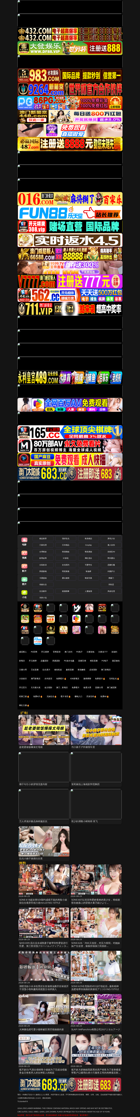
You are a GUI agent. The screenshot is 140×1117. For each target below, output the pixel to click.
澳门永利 (68, 651)
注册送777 (102, 651)
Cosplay (88, 545)
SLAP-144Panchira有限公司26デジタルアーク (95, 1029)
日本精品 (65, 545)
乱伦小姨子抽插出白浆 (31, 858)
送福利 (114, 651)
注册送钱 (90, 651)
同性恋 (111, 584)
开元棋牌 (45, 651)
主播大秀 (23, 669)
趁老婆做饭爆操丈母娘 (31, 747)
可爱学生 (88, 565)
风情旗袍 (43, 571)
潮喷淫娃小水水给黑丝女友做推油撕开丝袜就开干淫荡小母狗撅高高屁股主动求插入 (44, 988)
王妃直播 (35, 669)
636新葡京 (74, 678)
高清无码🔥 (91, 696)
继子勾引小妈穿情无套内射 (33, 784)
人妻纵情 (88, 591)
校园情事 (65, 591)
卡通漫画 (43, 578)
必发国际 (93, 669)
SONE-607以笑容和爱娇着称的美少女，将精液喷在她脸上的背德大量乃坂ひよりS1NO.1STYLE (95, 902)
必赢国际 (44, 660)
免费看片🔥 (61, 678)
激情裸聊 (87, 678)
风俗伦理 (111, 591)
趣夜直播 (70, 669)
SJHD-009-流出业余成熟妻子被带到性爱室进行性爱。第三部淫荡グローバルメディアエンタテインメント (44, 946)
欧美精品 (88, 538)
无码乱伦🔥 (114, 678)
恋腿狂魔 (111, 565)
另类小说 (43, 597)
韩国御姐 (65, 551)
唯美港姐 (88, 551)
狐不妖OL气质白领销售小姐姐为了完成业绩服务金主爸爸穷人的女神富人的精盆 (43, 1071)
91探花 (65, 558)
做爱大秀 (87, 687)
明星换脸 (65, 571)
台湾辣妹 (43, 551)
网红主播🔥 (24, 705)
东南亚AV (111, 551)
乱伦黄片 (46, 669)
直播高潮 (82, 660)
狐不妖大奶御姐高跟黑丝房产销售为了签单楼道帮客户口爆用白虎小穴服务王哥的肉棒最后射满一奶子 (96, 1072)
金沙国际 (48, 687)
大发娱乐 (23, 678)
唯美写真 (88, 578)
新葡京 (22, 660)
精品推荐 (43, 538)
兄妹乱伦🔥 (52, 696)
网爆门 (111, 578)
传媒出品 (43, 584)
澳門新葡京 (36, 678)
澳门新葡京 (106, 669)
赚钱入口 (78, 696)
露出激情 (65, 578)
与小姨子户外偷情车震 (83, 747)
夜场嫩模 (81, 669)
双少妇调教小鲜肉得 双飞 (84, 821)
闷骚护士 (111, 571)
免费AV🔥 (104, 696)
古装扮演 (43, 565)
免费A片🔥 (38, 696)
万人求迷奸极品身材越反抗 (33, 821)
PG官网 (34, 651)
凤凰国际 (56, 660)
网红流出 (88, 558)
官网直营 (57, 651)
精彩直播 (94, 660)
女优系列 (65, 565)
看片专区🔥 (66, 696)
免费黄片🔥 (100, 678)
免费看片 (76, 687)
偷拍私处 (58, 669)
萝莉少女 (111, 538)
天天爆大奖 (36, 687)
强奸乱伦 (65, 538)
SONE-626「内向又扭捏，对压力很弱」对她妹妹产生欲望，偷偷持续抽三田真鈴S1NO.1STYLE (95, 946)
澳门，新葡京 (62, 687)
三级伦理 (43, 545)
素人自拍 (111, 545)
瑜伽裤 (88, 571)
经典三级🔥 (24, 696)
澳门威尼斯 (112, 687)
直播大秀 (99, 687)
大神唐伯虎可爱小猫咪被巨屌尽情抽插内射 (41, 1029)
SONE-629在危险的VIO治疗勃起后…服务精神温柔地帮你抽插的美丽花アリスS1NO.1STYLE (95, 988)
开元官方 (23, 687)
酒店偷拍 (116, 660)
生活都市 (43, 591)
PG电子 (79, 651)
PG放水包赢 (69, 660)
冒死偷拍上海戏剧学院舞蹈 (85, 784)
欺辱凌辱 (43, 558)
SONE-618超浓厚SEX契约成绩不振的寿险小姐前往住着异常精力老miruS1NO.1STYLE (43, 901)
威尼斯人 (23, 651)
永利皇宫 (48, 678)
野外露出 (111, 558)
